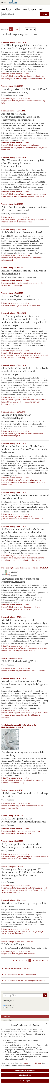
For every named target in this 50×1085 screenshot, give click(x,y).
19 (33, 960)
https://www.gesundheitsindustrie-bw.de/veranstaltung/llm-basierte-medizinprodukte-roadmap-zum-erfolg (22, 805)
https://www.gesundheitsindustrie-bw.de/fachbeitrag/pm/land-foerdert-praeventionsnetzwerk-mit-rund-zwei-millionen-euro (22, 516)
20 (37, 960)
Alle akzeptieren (25, 1075)
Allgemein (6, 1016)
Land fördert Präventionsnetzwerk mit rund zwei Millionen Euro (25, 497)
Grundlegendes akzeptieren (25, 1070)
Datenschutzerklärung (32, 1063)
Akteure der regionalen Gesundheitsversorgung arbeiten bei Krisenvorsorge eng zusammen (20, 117)
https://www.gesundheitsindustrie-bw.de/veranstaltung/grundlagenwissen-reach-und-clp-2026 (23, 100)
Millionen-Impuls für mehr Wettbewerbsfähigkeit (16, 417)
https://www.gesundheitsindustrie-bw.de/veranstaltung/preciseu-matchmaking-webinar (23, 669)
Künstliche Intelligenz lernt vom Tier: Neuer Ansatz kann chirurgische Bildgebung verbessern (24, 684)
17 (26, 960)
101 (43, 960)
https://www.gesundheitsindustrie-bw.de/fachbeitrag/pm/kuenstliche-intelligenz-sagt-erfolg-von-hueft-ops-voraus (22, 931)
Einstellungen (25, 1081)
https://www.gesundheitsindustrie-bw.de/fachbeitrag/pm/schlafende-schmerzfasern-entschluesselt (21, 257)
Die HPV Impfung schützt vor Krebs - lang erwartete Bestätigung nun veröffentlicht (24, 47)
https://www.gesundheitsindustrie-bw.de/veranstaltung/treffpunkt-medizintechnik (20, 304)
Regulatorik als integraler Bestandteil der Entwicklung (23, 754)
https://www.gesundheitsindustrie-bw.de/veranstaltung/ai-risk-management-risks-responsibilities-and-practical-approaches (20, 830)
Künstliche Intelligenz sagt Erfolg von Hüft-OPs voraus (24, 905)
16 (22, 960)
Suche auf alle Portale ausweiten (17, 968)
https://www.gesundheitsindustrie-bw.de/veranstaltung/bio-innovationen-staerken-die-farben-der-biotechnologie (22, 283)
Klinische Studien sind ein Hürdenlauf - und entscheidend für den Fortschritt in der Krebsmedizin (24, 449)
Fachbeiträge (7, 1020)
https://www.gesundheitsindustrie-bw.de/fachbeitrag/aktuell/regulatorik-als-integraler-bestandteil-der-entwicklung (22, 780)
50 (17, 29)
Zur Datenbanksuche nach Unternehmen (20, 974)
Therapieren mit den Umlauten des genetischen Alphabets (20, 580)
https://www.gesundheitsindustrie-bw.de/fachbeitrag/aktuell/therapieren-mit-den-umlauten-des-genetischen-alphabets (20, 607)
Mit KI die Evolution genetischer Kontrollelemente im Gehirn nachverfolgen (24, 622)
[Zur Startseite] (22, 9)
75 (23, 29)
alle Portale (9, 1008)
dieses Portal (9, 1005)
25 (11, 29)
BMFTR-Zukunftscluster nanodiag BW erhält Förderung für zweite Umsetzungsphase (22, 163)
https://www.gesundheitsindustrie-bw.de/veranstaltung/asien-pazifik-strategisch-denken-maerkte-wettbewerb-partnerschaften (23, 219)
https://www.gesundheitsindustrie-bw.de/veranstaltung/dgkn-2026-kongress (18, 952)
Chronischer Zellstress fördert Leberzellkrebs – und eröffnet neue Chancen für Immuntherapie (24, 371)
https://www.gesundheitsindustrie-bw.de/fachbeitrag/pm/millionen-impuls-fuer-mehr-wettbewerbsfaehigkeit (22, 433)
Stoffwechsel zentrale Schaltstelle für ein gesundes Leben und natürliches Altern (22, 531)
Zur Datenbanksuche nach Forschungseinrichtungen (24, 980)
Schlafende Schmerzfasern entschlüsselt (22, 232)
